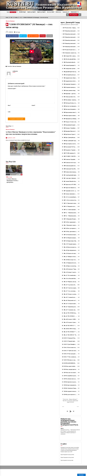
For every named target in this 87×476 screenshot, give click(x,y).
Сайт (9, 111)
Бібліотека (58, 12)
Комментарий (12, 88)
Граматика (65, 12)
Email (33, 105)
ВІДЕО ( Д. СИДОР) (41, 12)
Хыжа (11, 12)
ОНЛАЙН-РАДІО (22, 12)
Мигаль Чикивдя (10, 21)
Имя (9, 105)
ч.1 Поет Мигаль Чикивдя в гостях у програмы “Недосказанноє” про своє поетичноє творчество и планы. (13, 180)
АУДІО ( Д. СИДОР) (31, 12)
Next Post (8, 126)
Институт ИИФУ (50, 12)
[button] (67, 14)
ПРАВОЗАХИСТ (74, 12)
